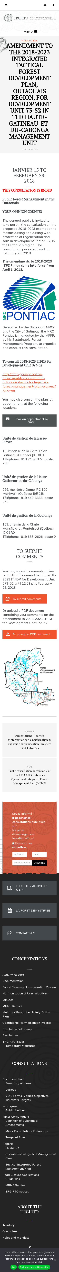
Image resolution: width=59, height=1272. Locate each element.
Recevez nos (22, 845)
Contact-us (9, 1231)
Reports (7, 1144)
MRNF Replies (12, 1006)
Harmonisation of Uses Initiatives (25, 993)
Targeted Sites (15, 1137)
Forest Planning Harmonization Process (29, 987)
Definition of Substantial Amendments (21, 1123)
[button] (45, 4)
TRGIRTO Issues (13, 1042)
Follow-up (12, 1148)
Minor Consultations (16, 1116)
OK (13, 1267)
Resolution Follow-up (17, 1029)
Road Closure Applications (20, 1175)
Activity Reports (13, 974)
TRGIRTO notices (17, 1191)
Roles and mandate (15, 1237)
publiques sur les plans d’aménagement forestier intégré (28, 828)
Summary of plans (18, 1083)
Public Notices (30, 41)
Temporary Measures (20, 1046)
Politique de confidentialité (34, 1267)
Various (10, 1089)
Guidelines (12, 1179)
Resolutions (10, 1035)
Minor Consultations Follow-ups (27, 1131)
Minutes (7, 1000)
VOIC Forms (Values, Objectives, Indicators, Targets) (27, 1098)
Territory (8, 1225)
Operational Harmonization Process (26, 1023)
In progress (10, 1106)
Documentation (12, 981)
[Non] (55, 1260)
